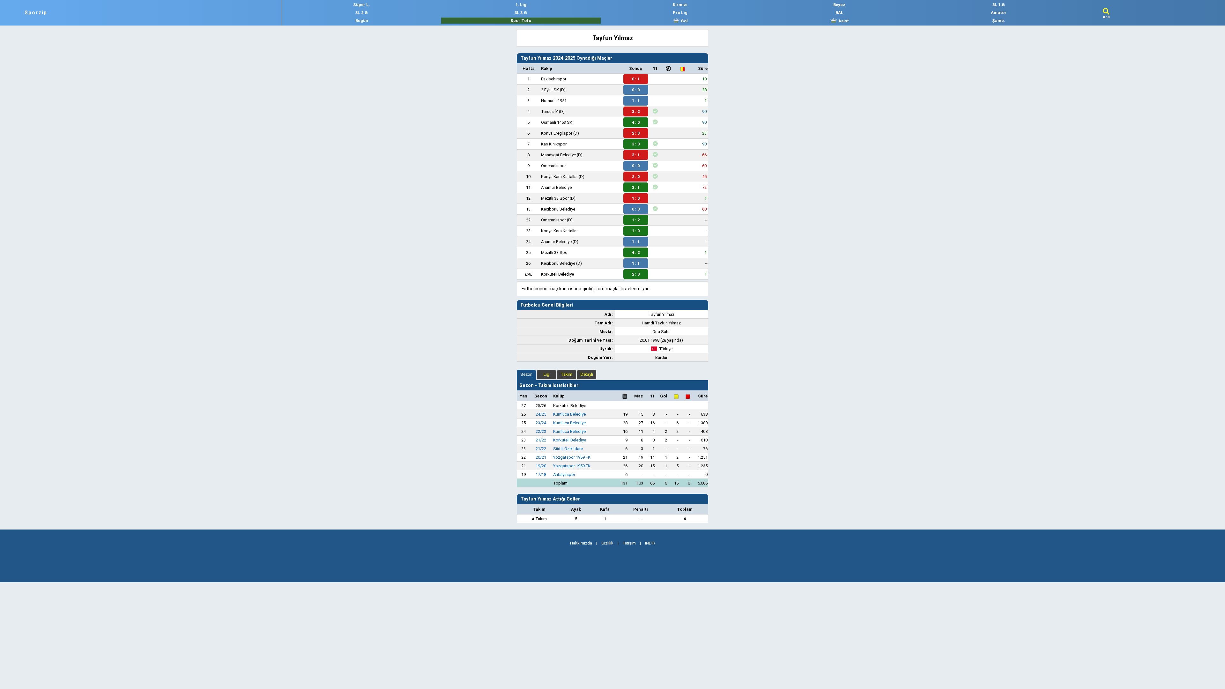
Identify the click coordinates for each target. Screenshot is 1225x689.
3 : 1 (636, 154)
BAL (839, 12)
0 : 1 (636, 79)
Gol (684, 21)
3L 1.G (998, 4)
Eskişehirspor (553, 79)
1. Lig (521, 4)
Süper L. (361, 4)
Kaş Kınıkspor (554, 144)
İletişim (629, 543)
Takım (566, 374)
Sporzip (36, 13)
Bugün (361, 20)
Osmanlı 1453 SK (556, 122)
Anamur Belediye (556, 187)
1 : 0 (636, 198)
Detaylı (587, 374)
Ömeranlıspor (553, 165)
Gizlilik (607, 543)
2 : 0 (636, 133)
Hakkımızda (581, 543)
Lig (546, 374)
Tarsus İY (549, 111)
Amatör (998, 12)
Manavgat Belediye (558, 154)
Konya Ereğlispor (556, 133)
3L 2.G (361, 12)
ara (1106, 16)
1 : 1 (636, 100)
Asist (843, 21)
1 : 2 (636, 220)
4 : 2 (636, 252)
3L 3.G (521, 12)
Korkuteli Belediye (557, 274)
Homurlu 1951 (554, 100)
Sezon (526, 374)
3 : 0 (636, 144)
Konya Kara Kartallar (559, 176)
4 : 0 (636, 122)
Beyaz (839, 4)
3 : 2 (636, 111)
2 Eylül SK (550, 89)
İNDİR (650, 543)
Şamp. (998, 20)
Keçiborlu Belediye (558, 209)
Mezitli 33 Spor (555, 198)
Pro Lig (680, 12)
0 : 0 (636, 89)
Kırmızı (680, 4)
